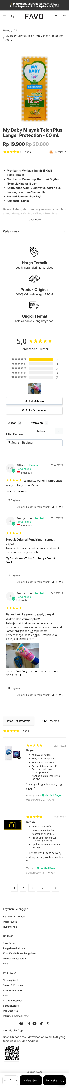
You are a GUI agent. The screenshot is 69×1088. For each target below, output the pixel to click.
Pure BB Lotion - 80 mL (18, 491)
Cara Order (9, 943)
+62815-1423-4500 (14, 916)
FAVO (39, 1072)
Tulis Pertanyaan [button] (36, 410)
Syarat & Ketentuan (13, 985)
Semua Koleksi (11, 1005)
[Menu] (4, 16)
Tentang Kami (10, 980)
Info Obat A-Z (10, 1010)
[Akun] (56, 16)
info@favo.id (10, 921)
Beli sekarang (54, 1080)
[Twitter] (48, 1023)
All (15, 30)
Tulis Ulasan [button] (36, 401)
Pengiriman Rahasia (14, 948)
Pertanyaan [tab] (36, 423)
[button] (54, 506)
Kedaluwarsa (11, 231)
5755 (43, 888)
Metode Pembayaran (14, 958)
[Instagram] (27, 1023)
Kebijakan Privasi (12, 990)
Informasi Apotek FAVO (16, 1015)
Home (6, 30)
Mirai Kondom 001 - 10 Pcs (40, 872)
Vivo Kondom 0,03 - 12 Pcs (40, 800)
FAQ (5, 963)
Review (30, 821)
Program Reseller (12, 1000)
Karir (5, 995)
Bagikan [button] (15, 500)
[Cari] (12, 16)
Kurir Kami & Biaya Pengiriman (19, 953)
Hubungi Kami (10, 926)
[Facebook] (21, 1023)
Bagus (30, 750)
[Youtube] (34, 1023)
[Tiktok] (41, 1023)
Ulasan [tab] (12, 423)
